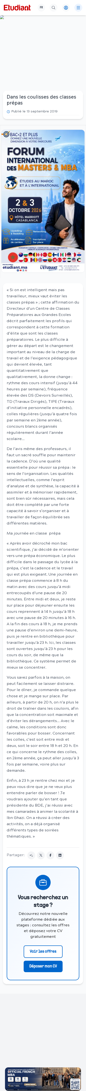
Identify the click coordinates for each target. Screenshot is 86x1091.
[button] (43, 201)
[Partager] (31, 855)
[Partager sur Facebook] (50, 855)
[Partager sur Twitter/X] (41, 855)
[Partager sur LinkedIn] (60, 855)
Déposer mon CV (43, 966)
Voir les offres (43, 951)
